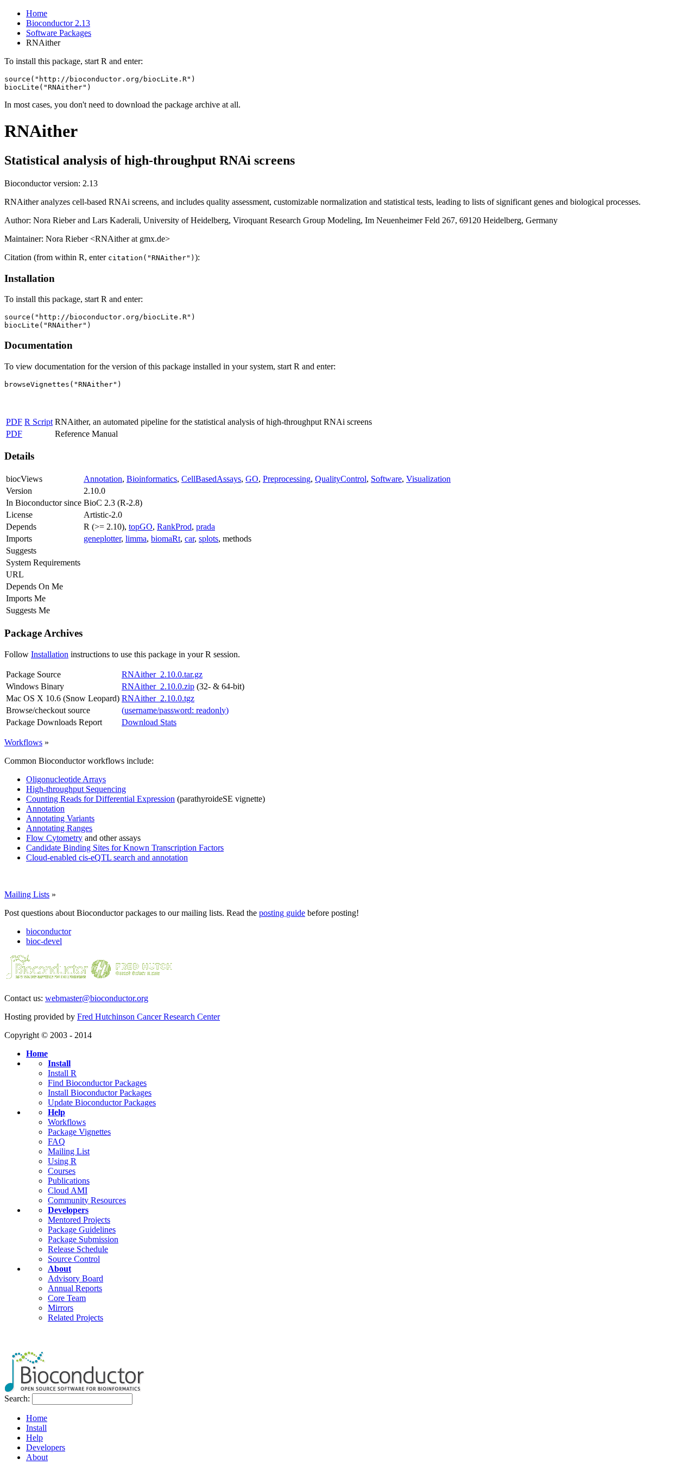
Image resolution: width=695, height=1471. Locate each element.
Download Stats (149, 722)
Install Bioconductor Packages (99, 1092)
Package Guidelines (82, 1229)
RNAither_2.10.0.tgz (158, 698)
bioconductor (48, 931)
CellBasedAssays (211, 478)
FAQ (56, 1141)
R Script (38, 421)
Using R (62, 1161)
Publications (69, 1180)
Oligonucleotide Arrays (66, 779)
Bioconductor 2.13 (58, 23)
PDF (14, 421)
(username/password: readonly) (175, 710)
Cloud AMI (67, 1190)
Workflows (23, 742)
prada (205, 526)
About (59, 1268)
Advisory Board (75, 1278)
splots (208, 538)
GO (251, 478)
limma (136, 538)
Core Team (67, 1298)
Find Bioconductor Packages (97, 1082)
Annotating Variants (60, 818)
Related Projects (75, 1317)
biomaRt (165, 538)
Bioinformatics (152, 478)
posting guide (282, 912)
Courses (61, 1170)
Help (56, 1112)
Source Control (74, 1258)
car (189, 538)
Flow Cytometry (54, 838)
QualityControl (341, 478)
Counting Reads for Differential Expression (100, 798)
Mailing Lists (26, 894)
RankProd (174, 526)
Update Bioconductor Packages (102, 1102)
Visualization (428, 478)
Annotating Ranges (59, 828)
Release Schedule (78, 1249)
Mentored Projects (79, 1219)
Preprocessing (287, 478)
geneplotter (102, 538)
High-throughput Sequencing (76, 789)
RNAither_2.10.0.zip (158, 686)
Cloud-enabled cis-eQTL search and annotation (107, 857)
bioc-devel (44, 941)
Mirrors (60, 1307)
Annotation (103, 478)
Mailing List (69, 1151)
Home (36, 13)
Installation (49, 654)
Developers (68, 1210)
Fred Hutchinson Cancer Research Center (148, 1016)
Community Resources (87, 1200)
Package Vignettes (79, 1131)
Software (386, 478)
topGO (141, 526)
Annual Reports (75, 1288)
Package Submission (83, 1239)
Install (59, 1063)
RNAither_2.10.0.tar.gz (162, 674)
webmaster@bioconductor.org (96, 998)
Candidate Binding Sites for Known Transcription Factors (125, 847)
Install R (62, 1073)
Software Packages (58, 32)
